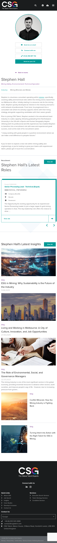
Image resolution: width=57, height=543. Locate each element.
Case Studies (8, 503)
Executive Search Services (40, 495)
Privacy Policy (10, 541)
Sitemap (3, 541)
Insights (6, 500)
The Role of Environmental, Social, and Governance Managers (22, 374)
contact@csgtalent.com (12, 523)
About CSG (7, 495)
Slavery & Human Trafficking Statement (33, 541)
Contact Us (7, 508)
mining (41, 97)
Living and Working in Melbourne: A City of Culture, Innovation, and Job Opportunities (24, 329)
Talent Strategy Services (40, 498)
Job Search (7, 498)
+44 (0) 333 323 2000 (12, 521)
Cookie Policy (18, 541)
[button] (47, 225)
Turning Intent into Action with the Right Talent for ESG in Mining (42, 435)
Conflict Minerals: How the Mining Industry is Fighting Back (41, 402)
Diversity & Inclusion (10, 505)
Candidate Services (38, 500)
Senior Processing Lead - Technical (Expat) (22, 186)
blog (3, 280)
